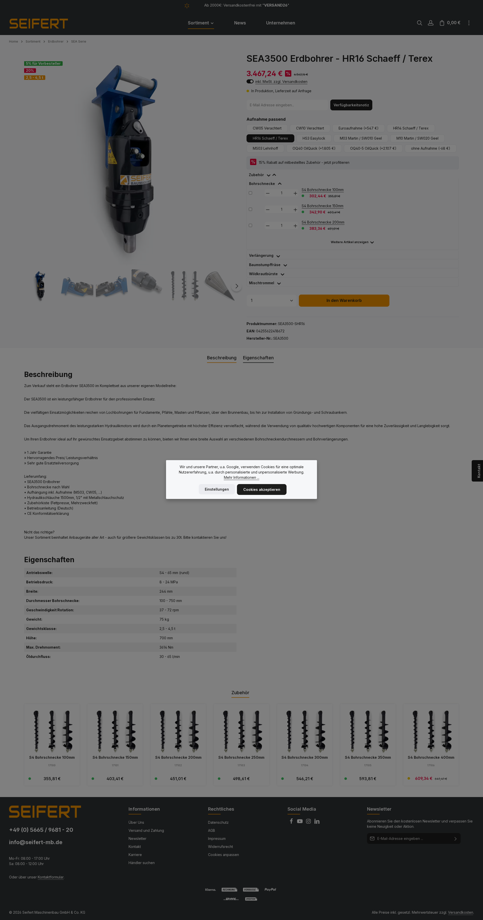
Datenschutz (218, 822)
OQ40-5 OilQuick (373, 148)
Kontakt (135, 846)
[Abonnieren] (456, 838)
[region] (130, 178)
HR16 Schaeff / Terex (270, 138)
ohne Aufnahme (430, 148)
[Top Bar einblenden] (469, 23)
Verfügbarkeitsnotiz (351, 105)
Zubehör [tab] (240, 692)
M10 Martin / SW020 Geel (417, 138)
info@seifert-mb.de (35, 842)
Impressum (217, 838)
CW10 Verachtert (310, 128)
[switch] (250, 81)
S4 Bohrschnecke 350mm (368, 757)
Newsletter (137, 838)
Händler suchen (142, 863)
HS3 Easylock (314, 138)
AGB (211, 830)
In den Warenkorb (344, 300)
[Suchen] (420, 23)
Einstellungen (217, 489)
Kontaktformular (51, 877)
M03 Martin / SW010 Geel (361, 138)
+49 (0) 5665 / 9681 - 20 (41, 830)
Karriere (135, 854)
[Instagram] (309, 822)
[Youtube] (300, 822)
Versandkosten (460, 912)
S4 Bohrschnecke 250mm (241, 757)
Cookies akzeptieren (261, 489)
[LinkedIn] (317, 822)
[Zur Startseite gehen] (45, 23)
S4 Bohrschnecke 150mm (322, 206)
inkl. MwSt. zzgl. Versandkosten (281, 81)
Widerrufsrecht (220, 846)
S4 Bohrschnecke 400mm (431, 757)
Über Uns (136, 822)
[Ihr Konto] (431, 23)
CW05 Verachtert (267, 128)
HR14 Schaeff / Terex (411, 128)
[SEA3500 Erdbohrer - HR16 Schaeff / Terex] (130, 159)
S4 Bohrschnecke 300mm (304, 757)
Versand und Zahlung (146, 830)
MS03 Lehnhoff (265, 148)
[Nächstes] (236, 286)
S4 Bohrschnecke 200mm (323, 222)
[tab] (265, 173)
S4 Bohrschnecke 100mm (323, 189)
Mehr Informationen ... (241, 477)
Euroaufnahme (359, 128)
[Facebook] (292, 822)
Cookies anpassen (223, 854)
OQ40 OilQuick (314, 148)
